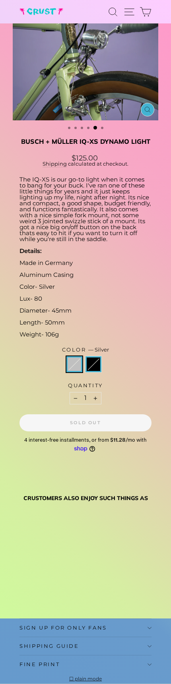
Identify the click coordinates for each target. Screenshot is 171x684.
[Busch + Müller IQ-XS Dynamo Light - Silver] (24, 593)
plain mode (88, 678)
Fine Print (39, 664)
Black (93, 364)
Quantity (85, 385)
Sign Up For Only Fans (63, 627)
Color (85, 349)
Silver (74, 364)
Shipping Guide (49, 646)
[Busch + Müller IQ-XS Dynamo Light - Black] (33, 593)
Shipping (55, 164)
